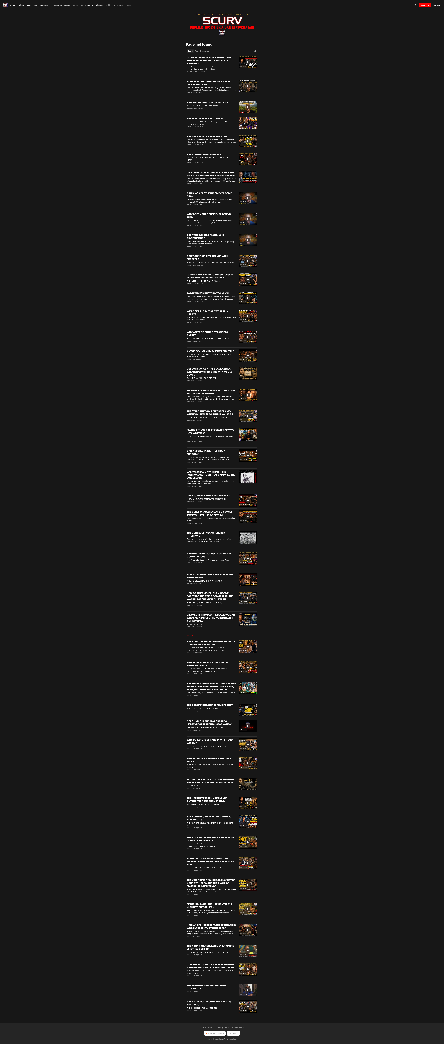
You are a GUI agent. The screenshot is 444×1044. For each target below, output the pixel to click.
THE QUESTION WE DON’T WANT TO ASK (203, 281)
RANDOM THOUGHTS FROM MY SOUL (207, 102)
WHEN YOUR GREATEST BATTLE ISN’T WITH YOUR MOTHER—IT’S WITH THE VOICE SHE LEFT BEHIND (211, 890)
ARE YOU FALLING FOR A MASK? (204, 154)
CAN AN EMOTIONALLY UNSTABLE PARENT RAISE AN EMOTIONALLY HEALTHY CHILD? (210, 966)
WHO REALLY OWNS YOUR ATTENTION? (203, 708)
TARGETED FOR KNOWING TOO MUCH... (209, 293)
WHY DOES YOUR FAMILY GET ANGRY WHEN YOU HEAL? (208, 664)
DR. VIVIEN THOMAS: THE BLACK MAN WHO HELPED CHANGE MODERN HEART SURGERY (211, 174)
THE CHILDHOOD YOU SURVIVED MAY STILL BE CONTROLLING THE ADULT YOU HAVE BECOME (206, 649)
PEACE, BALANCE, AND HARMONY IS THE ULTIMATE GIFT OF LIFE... (210, 905)
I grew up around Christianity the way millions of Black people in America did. (209, 123)
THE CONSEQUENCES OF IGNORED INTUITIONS (206, 534)
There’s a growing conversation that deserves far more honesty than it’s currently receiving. (208, 68)
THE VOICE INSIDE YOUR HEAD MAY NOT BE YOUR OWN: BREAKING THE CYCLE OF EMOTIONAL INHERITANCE (211, 883)
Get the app (233, 1033)
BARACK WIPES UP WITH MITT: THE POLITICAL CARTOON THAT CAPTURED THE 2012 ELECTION (211, 474)
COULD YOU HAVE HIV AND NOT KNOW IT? (210, 351)
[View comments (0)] (203, 74)
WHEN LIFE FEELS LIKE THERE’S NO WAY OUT (205, 581)
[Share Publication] (415, 5)
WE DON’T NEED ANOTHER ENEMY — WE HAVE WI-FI (208, 338)
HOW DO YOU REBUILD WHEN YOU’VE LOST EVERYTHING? (211, 576)
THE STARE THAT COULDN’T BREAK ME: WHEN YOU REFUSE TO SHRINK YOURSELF (210, 413)
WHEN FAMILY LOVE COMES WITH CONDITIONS (206, 499)
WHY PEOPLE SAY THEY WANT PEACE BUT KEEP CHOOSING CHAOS (210, 766)
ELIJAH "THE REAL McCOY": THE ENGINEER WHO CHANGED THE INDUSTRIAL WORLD (210, 781)
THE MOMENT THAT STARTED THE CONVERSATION (207, 417)
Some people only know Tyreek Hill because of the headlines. (211, 692)
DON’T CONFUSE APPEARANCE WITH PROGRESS (207, 257)
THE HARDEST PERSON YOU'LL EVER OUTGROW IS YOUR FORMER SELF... (207, 799)
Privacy (220, 1027)
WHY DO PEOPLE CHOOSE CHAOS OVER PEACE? (209, 760)
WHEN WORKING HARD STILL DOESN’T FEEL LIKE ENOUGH (210, 262)
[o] (248, 62)
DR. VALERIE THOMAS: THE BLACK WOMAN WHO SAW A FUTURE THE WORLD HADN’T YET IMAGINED (211, 618)
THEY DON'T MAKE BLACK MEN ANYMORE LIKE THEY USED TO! (210, 947)
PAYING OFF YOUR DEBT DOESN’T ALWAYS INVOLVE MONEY (210, 431)
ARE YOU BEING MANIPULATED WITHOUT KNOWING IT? (210, 818)
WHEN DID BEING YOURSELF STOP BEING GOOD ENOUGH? (209, 555)
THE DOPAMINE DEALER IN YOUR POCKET (210, 705)
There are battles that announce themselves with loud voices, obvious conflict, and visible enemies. (211, 845)
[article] (222, 66)
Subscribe (425, 5)
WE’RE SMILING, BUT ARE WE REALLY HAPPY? (207, 313)
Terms (227, 1027)
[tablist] (198, 51)
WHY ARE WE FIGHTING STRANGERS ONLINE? (207, 334)
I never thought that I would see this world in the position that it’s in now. (210, 437)
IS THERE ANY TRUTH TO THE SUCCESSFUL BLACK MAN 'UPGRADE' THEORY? (211, 276)
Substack (210, 1039)
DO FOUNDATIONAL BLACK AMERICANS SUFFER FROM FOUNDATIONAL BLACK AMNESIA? (209, 60)
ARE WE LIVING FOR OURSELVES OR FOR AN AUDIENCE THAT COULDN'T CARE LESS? (211, 318)
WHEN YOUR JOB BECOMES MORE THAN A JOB (206, 602)
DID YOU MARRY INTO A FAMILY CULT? (208, 495)
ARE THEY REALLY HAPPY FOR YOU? (207, 136)
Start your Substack (216, 1033)
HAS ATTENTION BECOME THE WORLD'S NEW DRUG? (209, 1003)
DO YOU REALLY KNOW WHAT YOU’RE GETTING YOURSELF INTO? (210, 158)
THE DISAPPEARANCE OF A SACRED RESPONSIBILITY (208, 952)
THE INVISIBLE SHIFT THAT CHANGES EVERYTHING (207, 746)
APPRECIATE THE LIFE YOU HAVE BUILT (202, 105)
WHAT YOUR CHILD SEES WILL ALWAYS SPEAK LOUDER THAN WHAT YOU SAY (211, 972)
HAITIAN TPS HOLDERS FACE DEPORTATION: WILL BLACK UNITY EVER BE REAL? (211, 926)
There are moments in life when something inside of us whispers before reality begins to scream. (209, 540)
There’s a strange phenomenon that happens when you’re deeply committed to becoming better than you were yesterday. (210, 221)
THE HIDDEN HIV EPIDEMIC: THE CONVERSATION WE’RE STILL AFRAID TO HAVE (209, 355)
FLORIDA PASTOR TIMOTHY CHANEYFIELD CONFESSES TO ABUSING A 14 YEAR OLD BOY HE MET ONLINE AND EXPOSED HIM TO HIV (210, 458)
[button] (12, 5)
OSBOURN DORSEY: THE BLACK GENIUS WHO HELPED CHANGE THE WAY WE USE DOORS (209, 371)
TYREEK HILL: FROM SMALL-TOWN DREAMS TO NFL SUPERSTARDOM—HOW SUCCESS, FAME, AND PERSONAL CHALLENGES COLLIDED (211, 686)
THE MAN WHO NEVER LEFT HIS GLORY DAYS (205, 727)
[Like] (188, 74)
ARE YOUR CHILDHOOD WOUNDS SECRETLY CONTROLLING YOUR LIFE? (211, 643)
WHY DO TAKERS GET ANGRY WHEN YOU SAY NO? (210, 741)
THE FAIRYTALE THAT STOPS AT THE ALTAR (204, 868)
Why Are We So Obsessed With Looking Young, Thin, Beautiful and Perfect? (208, 561)
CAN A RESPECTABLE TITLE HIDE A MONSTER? (206, 452)
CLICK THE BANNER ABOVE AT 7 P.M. (201, 378)
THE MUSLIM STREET (195, 989)
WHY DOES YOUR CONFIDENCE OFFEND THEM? (209, 216)
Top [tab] (196, 51)
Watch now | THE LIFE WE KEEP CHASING (203, 804)
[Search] (410, 5)
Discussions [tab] (204, 51)
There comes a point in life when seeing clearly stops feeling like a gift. (211, 519)
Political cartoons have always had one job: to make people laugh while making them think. (210, 482)
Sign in (437, 5)
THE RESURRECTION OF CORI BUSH (206, 985)
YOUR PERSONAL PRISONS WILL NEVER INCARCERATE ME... (209, 83)
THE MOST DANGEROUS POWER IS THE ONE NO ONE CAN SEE (210, 824)
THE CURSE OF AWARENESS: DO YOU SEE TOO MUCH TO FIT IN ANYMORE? (210, 513)
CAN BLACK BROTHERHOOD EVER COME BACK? (209, 195)
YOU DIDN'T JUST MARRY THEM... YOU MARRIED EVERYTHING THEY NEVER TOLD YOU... (210, 861)
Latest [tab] (190, 51)
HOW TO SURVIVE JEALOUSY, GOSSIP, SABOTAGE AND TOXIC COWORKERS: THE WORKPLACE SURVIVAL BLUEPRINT (210, 596)
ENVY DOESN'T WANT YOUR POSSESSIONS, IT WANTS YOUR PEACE (211, 839)
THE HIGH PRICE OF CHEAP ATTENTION (202, 1008)
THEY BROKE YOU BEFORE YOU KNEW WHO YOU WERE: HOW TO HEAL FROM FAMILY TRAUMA (209, 670)
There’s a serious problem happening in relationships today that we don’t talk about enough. (210, 242)
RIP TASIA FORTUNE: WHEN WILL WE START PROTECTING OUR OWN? (211, 392)
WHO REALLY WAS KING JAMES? (205, 118)
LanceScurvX (200, 72)
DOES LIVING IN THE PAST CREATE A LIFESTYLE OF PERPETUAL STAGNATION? (210, 723)
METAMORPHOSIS (194, 624)
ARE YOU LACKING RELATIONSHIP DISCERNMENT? (206, 237)
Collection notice (237, 1027)
